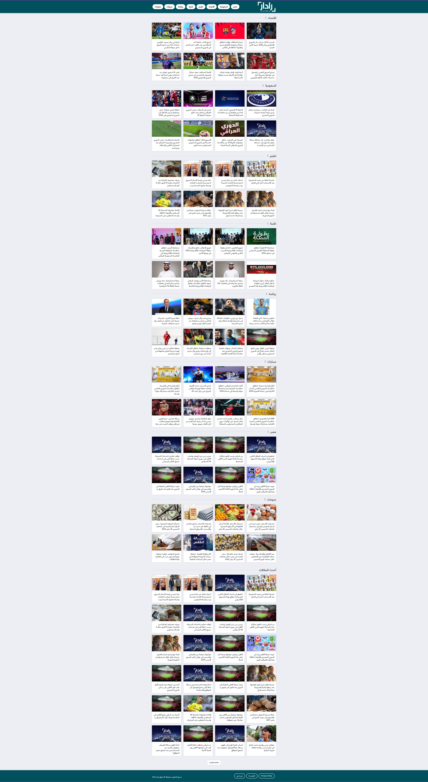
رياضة (272, 294)
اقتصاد (272, 18)
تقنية (273, 223)
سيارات (271, 361)
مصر (273, 432)
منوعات (271, 499)
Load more (214, 762)
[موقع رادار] (267, 7)
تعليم (273, 155)
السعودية (270, 85)
